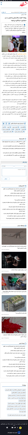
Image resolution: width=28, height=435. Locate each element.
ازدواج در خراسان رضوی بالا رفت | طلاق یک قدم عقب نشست (14, 213)
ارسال (6, 179)
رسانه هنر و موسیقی (11, 395)
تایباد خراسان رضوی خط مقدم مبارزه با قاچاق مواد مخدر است (14, 146)
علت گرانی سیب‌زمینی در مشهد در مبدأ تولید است (16, 216)
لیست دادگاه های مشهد (11, 409)
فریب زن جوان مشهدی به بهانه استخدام (18, 193)
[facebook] (6, 124)
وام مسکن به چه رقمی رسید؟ (20, 200)
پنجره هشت (23, 406)
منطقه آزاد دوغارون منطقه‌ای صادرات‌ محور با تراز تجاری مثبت (14, 152)
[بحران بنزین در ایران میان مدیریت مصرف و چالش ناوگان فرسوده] (14, 281)
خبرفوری (23, 390)
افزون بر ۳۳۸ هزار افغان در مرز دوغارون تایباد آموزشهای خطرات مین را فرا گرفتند (13, 142)
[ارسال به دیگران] (3, 12)
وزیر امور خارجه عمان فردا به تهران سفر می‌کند (17, 206)
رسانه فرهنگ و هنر (22, 398)
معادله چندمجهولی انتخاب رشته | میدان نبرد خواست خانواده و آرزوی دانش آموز (13, 210)
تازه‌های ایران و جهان (21, 392)
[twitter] (9, 124)
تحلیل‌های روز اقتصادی (17, 390)
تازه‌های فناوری (14, 392)
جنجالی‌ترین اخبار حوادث (21, 395)
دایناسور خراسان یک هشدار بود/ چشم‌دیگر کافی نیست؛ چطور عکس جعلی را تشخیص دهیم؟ (14, 189)
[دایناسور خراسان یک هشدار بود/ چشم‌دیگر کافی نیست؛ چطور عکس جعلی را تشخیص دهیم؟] (14, 236)
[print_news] (2, 12)
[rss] (20, 428)
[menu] (1, 3)
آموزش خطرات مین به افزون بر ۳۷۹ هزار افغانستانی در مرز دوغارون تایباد (14, 156)
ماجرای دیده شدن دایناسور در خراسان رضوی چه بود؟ (15, 218)
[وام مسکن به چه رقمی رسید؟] (14, 303)
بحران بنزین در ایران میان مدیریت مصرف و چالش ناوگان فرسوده (14, 196)
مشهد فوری (3, 424)
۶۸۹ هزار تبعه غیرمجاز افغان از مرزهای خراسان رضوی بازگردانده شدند (13, 149)
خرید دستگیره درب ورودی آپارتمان (14, 406)
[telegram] (3, 124)
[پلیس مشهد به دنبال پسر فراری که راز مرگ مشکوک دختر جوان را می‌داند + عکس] (14, 325)
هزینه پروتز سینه (22, 411)
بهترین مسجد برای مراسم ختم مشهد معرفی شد (16, 415)
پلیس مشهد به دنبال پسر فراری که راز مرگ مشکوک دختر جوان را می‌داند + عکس (13, 203)
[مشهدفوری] (23, 4)
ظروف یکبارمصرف (22, 400)
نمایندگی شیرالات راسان (21, 409)
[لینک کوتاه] (5, 12)
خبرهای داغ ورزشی (8, 390)
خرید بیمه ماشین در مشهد (13, 398)
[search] (1, 4)
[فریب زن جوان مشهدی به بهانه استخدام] (14, 260)
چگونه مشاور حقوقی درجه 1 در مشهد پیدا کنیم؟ (16, 403)
